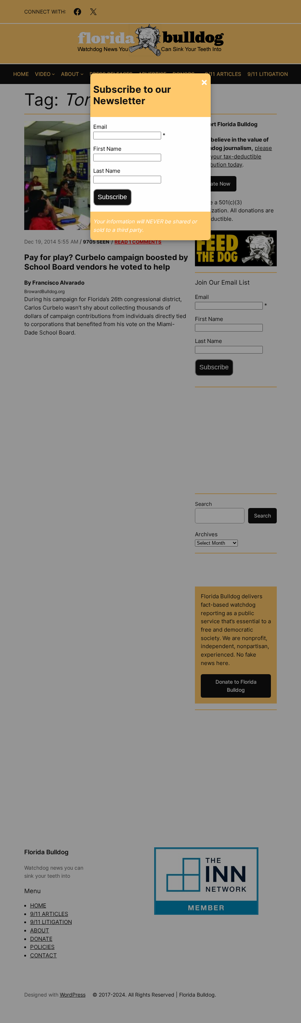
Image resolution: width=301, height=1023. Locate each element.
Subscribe (112, 197)
